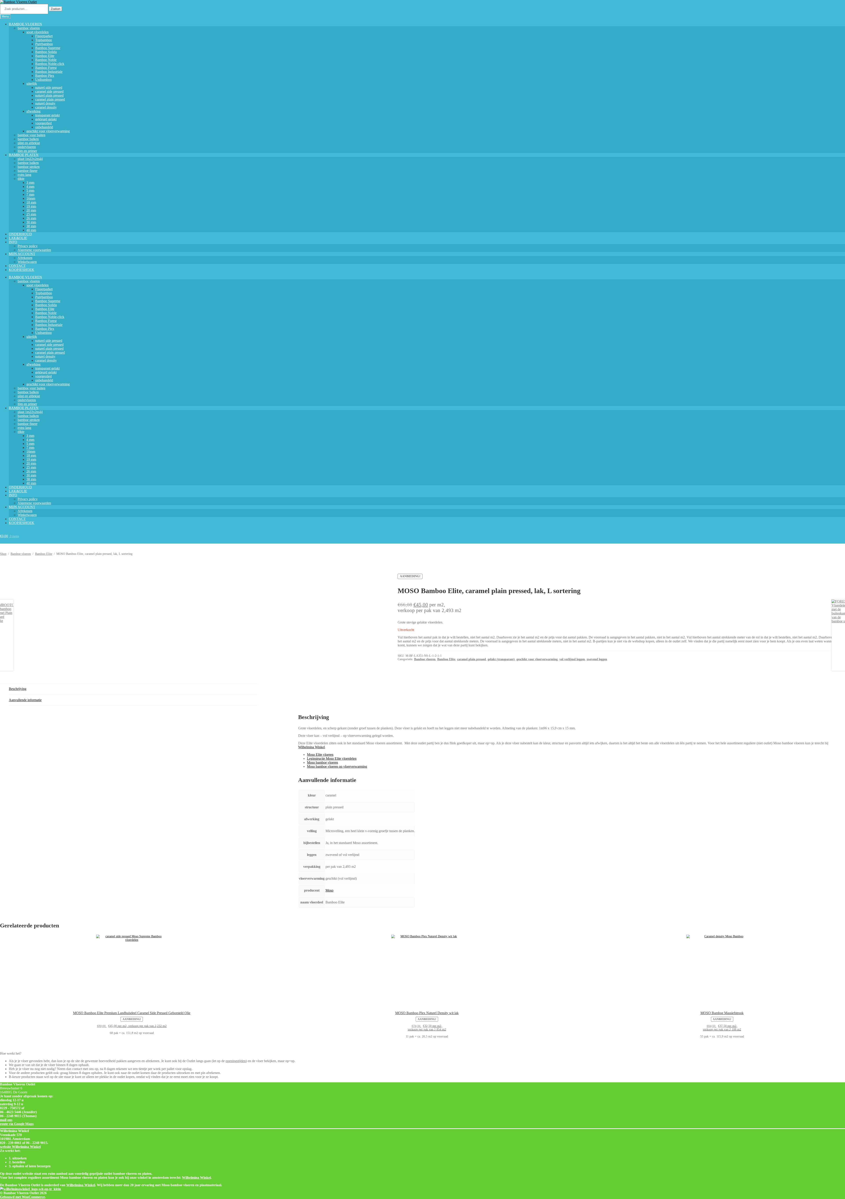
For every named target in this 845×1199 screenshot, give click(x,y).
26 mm (31, 218)
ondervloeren (27, 147)
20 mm (31, 210)
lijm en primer (27, 151)
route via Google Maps (17, 1124)
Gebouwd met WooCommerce (22, 1197)
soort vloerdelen (37, 32)
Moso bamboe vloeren (322, 762)
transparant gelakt (47, 115)
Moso (329, 890)
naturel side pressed (48, 87)
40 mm (31, 230)
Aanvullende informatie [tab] (25, 700)
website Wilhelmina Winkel (20, 1147)
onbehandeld (44, 127)
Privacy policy (28, 246)
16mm (30, 198)
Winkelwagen (27, 262)
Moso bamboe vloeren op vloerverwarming (337, 766)
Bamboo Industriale (48, 72)
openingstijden (236, 1061)
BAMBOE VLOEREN (25, 24)
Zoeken (55, 9)
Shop (3, 553)
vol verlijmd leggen (572, 659)
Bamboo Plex (44, 75)
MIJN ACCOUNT (22, 254)
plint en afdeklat (29, 143)
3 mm (30, 182)
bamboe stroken (29, 167)
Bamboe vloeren (21, 553)
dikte (21, 178)
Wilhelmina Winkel (311, 747)
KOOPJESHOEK (21, 270)
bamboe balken (28, 139)
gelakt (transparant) (501, 659)
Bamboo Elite (44, 56)
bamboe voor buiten (31, 135)
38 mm (31, 226)
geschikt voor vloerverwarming (48, 131)
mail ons (6, 1120)
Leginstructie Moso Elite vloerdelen (331, 758)
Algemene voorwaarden (34, 250)
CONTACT (17, 266)
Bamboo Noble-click (49, 64)
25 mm (31, 214)
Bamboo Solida (46, 52)
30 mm (31, 222)
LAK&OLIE (18, 238)
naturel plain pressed (49, 95)
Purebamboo (44, 44)
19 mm (31, 206)
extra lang (24, 175)
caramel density (46, 107)
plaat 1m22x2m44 (30, 159)
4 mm (30, 186)
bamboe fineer (27, 171)
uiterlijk (31, 83)
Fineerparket (44, 36)
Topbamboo (43, 40)
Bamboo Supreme (47, 48)
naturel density (45, 103)
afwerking (33, 111)
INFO (13, 242)
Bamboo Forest (46, 68)
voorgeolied (43, 123)
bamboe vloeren (29, 28)
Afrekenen (25, 258)
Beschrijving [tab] (17, 689)
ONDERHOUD (20, 234)
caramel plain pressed (50, 99)
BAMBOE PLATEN (24, 155)
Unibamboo (43, 79)
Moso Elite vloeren (320, 754)
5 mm (30, 190)
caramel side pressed (49, 91)
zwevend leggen (597, 659)
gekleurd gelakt (46, 119)
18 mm (31, 202)
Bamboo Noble (46, 60)
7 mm (30, 194)
